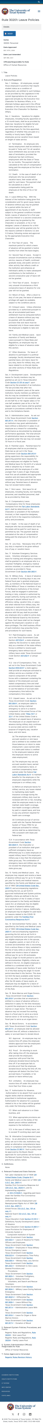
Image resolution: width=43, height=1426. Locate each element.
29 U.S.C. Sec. (14, 1188)
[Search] (38, 2)
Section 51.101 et (19, 382)
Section (28, 454)
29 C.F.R (15, 1193)
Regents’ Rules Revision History (18, 1357)
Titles (29, 714)
